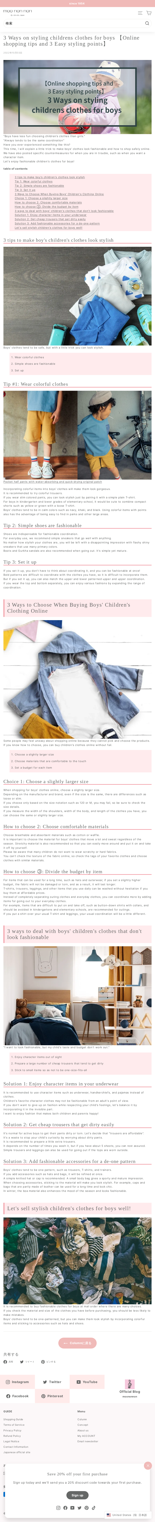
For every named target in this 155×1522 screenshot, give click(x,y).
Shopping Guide (13, 1419)
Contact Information (15, 1446)
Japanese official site (16, 1452)
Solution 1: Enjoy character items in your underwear (51, 214)
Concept (83, 1424)
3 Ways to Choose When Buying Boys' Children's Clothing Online (59, 194)
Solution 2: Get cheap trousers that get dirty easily (50, 219)
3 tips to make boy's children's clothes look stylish (50, 177)
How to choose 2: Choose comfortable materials (48, 202)
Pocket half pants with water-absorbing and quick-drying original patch (52, 481)
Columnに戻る (80, 1343)
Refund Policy (12, 1435)
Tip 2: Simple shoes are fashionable (39, 185)
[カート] (149, 13)
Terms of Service (13, 1424)
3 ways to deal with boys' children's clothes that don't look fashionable (64, 210)
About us (83, 1430)
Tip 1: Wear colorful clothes (33, 181)
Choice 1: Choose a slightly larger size (41, 198)
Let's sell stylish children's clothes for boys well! (49, 227)
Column (82, 1419)
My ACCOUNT (86, 1435)
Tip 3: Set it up (25, 189)
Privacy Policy (12, 1430)
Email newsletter (88, 1441)
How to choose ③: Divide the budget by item (46, 206)
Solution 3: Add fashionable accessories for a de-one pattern (57, 223)
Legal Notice (11, 1441)
